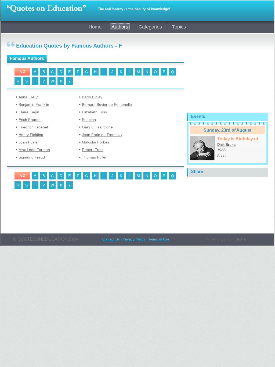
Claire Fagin (29, 112)
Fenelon (89, 119)
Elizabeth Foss (94, 112)
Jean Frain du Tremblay (102, 134)
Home (95, 27)
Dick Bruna (226, 145)
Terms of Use (158, 239)
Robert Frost (92, 149)
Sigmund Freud (32, 157)
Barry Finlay (92, 97)
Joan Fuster (29, 142)
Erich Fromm (30, 119)
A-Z (22, 72)
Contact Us (111, 239)
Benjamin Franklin (34, 104)
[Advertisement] (69, 210)
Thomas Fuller (94, 157)
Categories (150, 27)
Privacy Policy (134, 239)
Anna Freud (29, 97)
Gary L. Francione (97, 127)
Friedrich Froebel (33, 127)
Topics (179, 27)
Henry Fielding (31, 134)
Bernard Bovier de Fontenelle (107, 104)
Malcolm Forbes (95, 142)
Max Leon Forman (34, 149)
